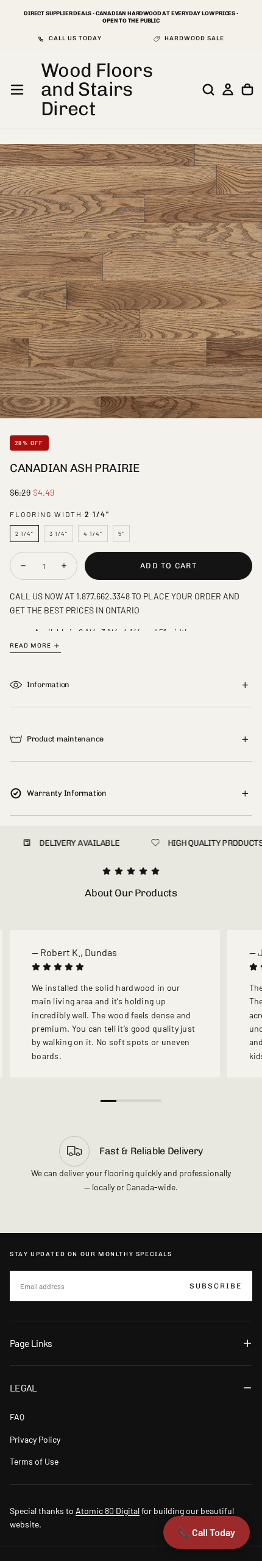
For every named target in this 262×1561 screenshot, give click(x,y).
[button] (17, 89)
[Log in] (228, 89)
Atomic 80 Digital (108, 1511)
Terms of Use (34, 1461)
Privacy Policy (35, 1439)
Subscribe (215, 1286)
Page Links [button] (31, 1343)
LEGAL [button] (23, 1387)
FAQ (17, 1417)
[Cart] (247, 89)
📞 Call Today (206, 1532)
